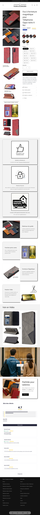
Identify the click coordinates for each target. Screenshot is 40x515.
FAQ (21, 491)
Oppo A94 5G (33, 58)
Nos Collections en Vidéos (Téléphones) (26, 484)
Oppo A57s (32, 48)
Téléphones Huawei (6, 493)
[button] (3, 5)
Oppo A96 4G (26, 60)
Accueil (21, 481)
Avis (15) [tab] (5, 419)
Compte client (22, 505)
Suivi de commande (23, 503)
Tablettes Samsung (6, 503)
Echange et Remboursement (24, 162)
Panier (21, 498)
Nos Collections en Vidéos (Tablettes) (26, 486)
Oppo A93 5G (32, 55)
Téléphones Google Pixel (7, 486)
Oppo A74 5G (26, 53)
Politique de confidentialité (24, 488)
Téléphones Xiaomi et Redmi (7, 488)
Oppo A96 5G (33, 60)
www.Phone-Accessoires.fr (21, 514)
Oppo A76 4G (33, 53)
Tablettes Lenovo (5, 505)
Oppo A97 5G (26, 62)
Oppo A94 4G (26, 58)
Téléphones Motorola (6, 496)
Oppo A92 (25, 55)
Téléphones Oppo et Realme (7, 491)
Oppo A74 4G (32, 51)
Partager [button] (25, 98)
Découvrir (20, 365)
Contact (21, 500)
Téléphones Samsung (6, 484)
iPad (3, 500)
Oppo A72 (25, 51)
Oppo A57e (26, 48)
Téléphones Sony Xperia (7, 498)
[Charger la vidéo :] (20, 327)
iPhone (4, 481)
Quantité (24, 65)
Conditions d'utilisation (24, 496)
